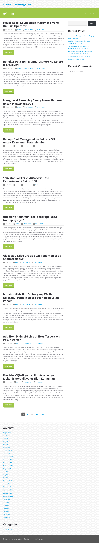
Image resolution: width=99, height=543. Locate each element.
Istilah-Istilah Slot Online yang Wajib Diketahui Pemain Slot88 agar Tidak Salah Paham (31, 298)
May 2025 (6, 475)
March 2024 (7, 514)
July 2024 (6, 502)
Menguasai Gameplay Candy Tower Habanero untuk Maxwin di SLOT (33, 101)
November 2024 (8, 490)
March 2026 (7, 448)
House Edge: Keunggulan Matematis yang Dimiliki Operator (31, 24)
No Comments (40, 29)
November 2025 (8, 460)
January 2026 (7, 454)
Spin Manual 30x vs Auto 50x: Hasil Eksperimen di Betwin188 (26, 179)
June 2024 (6, 505)
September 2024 (8, 496)
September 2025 (8, 466)
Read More (8, 52)
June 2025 (6, 472)
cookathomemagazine (17, 4)
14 (37, 414)
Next (42, 414)
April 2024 (6, 511)
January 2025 (7, 484)
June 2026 (6, 439)
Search (92, 23)
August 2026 (7, 433)
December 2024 (8, 487)
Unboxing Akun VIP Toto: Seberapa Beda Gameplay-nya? (30, 218)
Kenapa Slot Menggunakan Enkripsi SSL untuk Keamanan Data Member (29, 140)
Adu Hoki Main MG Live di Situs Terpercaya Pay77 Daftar (31, 338)
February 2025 (7, 481)
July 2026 (6, 436)
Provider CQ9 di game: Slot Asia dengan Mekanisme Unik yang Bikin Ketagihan (29, 376)
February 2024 (7, 517)
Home (87, 14)
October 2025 (7, 463)
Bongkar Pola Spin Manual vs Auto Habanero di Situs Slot (33, 63)
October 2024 (7, 493)
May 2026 (6, 442)
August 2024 (7, 499)
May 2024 (6, 508)
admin (19, 29)
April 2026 (6, 445)
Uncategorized (29, 29)
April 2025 (6, 478)
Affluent (25, 539)
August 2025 (7, 469)
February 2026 (7, 451)
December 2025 (8, 457)
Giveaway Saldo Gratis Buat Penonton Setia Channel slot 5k (32, 257)
